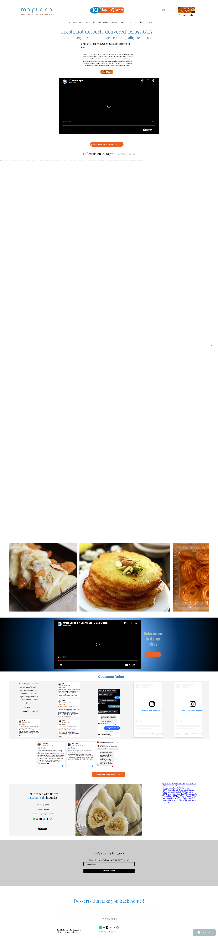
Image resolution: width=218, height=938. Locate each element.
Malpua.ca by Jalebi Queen (109, 853)
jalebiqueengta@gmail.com (42, 814)
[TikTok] (41, 819)
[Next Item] (211, 346)
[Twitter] (44, 819)
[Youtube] (37, 819)
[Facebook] (47, 819)
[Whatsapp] (34, 819)
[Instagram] (51, 819)
